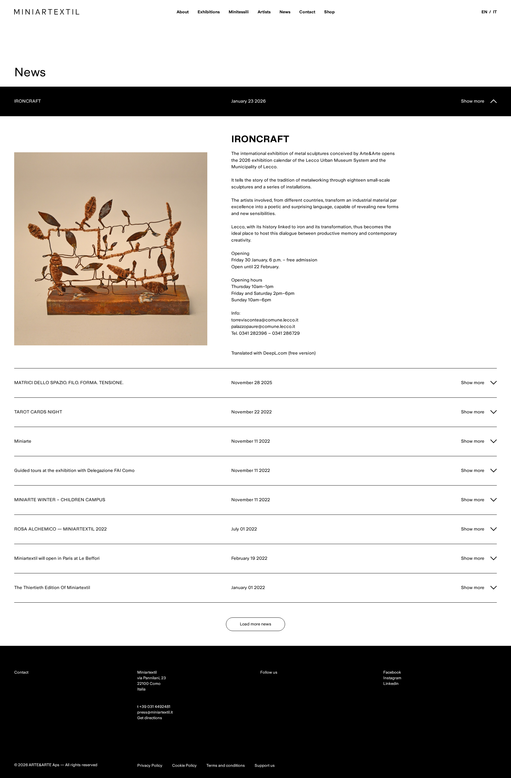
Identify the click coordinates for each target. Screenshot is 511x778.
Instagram (392, 678)
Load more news (255, 624)
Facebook (392, 672)
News (284, 11)
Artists (264, 11)
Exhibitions (209, 11)
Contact (307, 11)
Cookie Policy (184, 765)
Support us (265, 765)
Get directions (149, 718)
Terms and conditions (225, 765)
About (183, 11)
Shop (329, 11)
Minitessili (239, 11)
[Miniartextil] (47, 11)
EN (484, 11)
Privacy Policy (149, 765)
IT (495, 11)
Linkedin (391, 683)
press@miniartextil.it (155, 712)
